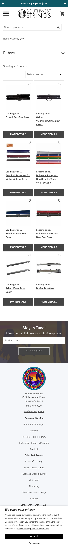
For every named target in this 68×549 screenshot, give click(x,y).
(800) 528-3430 (34, 406)
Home (6, 39)
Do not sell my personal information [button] (33, 529)
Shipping (34, 431)
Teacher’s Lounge (34, 461)
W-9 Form (34, 480)
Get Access (50, 4)
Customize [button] (34, 543)
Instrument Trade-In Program (34, 443)
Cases (14, 39)
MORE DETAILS (18, 134)
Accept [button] (34, 536)
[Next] (64, 4)
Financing (34, 486)
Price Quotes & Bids (34, 468)
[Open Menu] (6, 13)
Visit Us (34, 499)
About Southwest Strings (34, 492)
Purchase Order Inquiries (34, 474)
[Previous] (3, 4)
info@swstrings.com (34, 412)
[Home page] (34, 13)
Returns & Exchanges (34, 424)
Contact (34, 449)
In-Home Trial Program (34, 437)
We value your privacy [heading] (20, 510)
